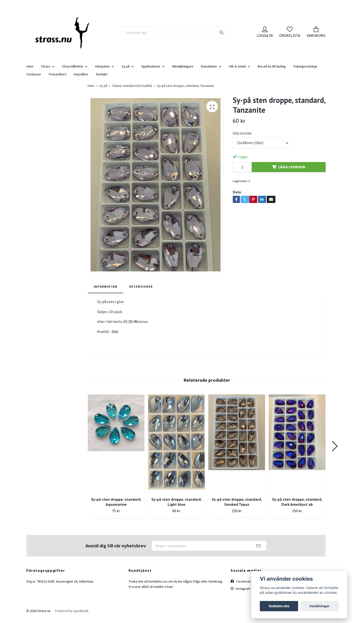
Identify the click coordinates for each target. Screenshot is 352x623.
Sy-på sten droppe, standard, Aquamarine (116, 506)
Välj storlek (242, 137)
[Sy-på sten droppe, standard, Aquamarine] (116, 447)
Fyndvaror (34, 78)
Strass (45, 70)
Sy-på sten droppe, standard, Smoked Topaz (237, 506)
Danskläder (209, 70)
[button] (334, 450)
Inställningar (320, 606)
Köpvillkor (81, 78)
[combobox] (262, 146)
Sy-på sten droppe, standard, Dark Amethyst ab (297, 506)
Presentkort (57, 78)
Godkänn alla (279, 606)
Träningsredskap (305, 70)
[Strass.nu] (65, 34)
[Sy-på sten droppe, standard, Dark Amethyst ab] (297, 447)
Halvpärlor (102, 70)
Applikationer (150, 70)
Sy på (126, 70)
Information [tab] (105, 290)
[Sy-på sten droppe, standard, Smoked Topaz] (236, 447)
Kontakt (101, 78)
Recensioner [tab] (141, 290)
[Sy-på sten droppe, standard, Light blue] (176, 447)
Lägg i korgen (291, 170)
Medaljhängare (182, 70)
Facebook (243, 585)
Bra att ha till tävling (272, 70)
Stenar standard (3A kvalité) (132, 89)
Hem (30, 70)
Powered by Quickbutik (72, 615)
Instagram (242, 592)
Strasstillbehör (72, 70)
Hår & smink (237, 70)
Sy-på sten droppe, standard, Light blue (176, 506)
